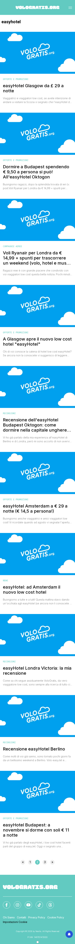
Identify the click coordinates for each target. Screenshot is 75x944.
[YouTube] (26, 902)
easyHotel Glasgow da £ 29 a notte (33, 88)
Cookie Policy (55, 917)
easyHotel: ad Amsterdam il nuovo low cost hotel (31, 590)
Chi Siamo (9, 917)
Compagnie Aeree (12, 246)
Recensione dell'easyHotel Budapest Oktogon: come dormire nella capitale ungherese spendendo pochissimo (37, 425)
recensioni (9, 413)
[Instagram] (15, 902)
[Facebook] (4, 902)
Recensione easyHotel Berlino (34, 749)
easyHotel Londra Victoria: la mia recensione (37, 671)
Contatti (21, 917)
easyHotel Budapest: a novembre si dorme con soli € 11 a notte (36, 830)
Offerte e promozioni (15, 79)
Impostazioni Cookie (15, 921)
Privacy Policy (36, 917)
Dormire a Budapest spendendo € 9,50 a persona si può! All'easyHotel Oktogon (36, 172)
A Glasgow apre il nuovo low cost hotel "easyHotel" (37, 342)
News (5, 580)
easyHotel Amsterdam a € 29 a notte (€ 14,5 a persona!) (35, 509)
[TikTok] (37, 902)
